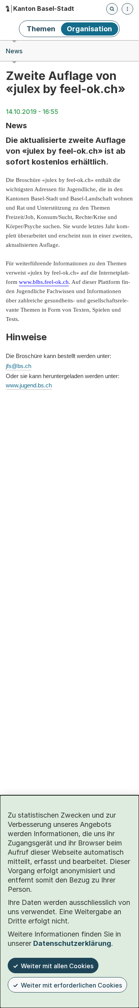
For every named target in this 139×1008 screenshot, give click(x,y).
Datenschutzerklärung (72, 943)
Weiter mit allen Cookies (57, 966)
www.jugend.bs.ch (29, 385)
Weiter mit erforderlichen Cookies (71, 985)
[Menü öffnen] (127, 9)
